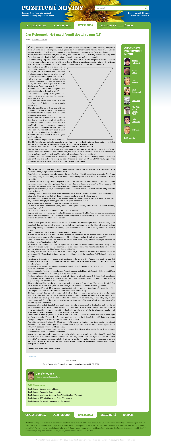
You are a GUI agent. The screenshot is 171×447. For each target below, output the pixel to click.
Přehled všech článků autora (47, 377)
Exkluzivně (108, 25)
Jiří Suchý (136, 130)
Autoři (104, 440)
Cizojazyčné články (117, 440)
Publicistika (61, 25)
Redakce (96, 440)
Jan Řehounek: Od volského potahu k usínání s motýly (49, 401)
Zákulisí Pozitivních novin (81, 440)
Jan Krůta (136, 101)
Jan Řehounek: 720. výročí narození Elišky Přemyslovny (50, 398)
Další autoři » (129, 138)
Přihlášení (131, 440)
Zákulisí (128, 25)
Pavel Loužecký (52, 440)
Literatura (85, 25)
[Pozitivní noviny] (53, 7)
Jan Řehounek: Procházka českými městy (44, 392)
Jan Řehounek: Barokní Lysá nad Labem (43, 389)
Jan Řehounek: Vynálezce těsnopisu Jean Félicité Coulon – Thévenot (55, 395)
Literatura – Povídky (39, 40)
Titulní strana (35, 25)
